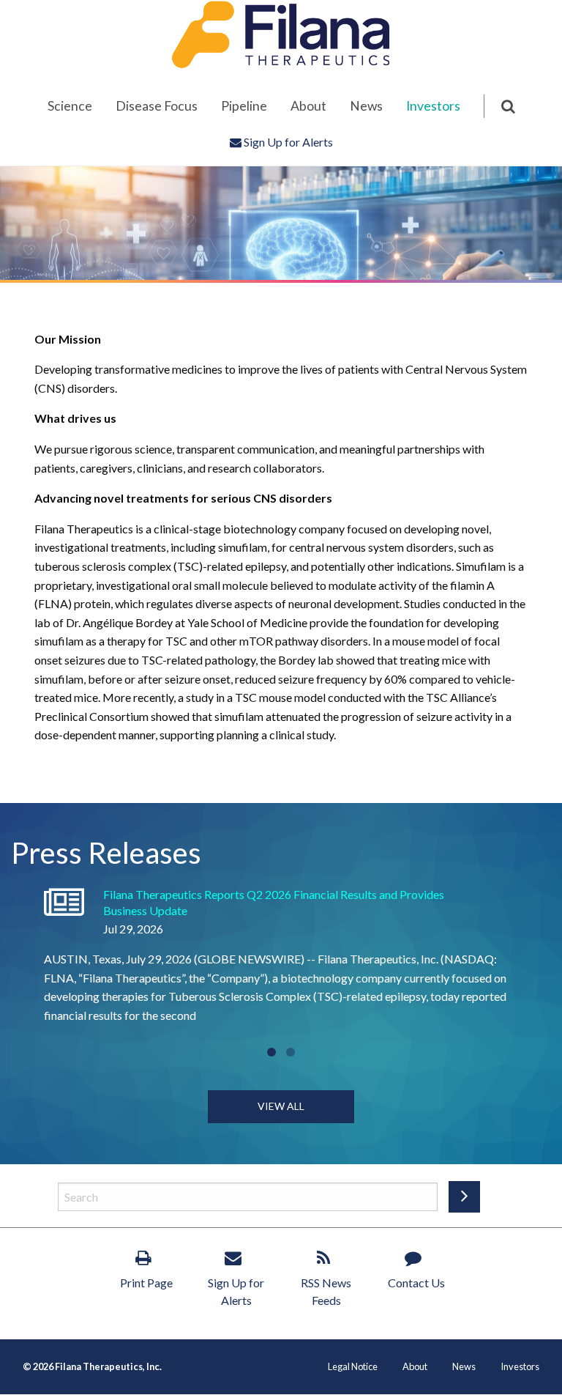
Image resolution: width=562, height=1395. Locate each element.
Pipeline (244, 106)
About (308, 106)
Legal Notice (353, 1367)
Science (70, 106)
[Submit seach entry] (464, 1197)
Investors (433, 106)
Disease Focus (157, 106)
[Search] (499, 106)
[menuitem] (70, 106)
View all (281, 1106)
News (366, 106)
